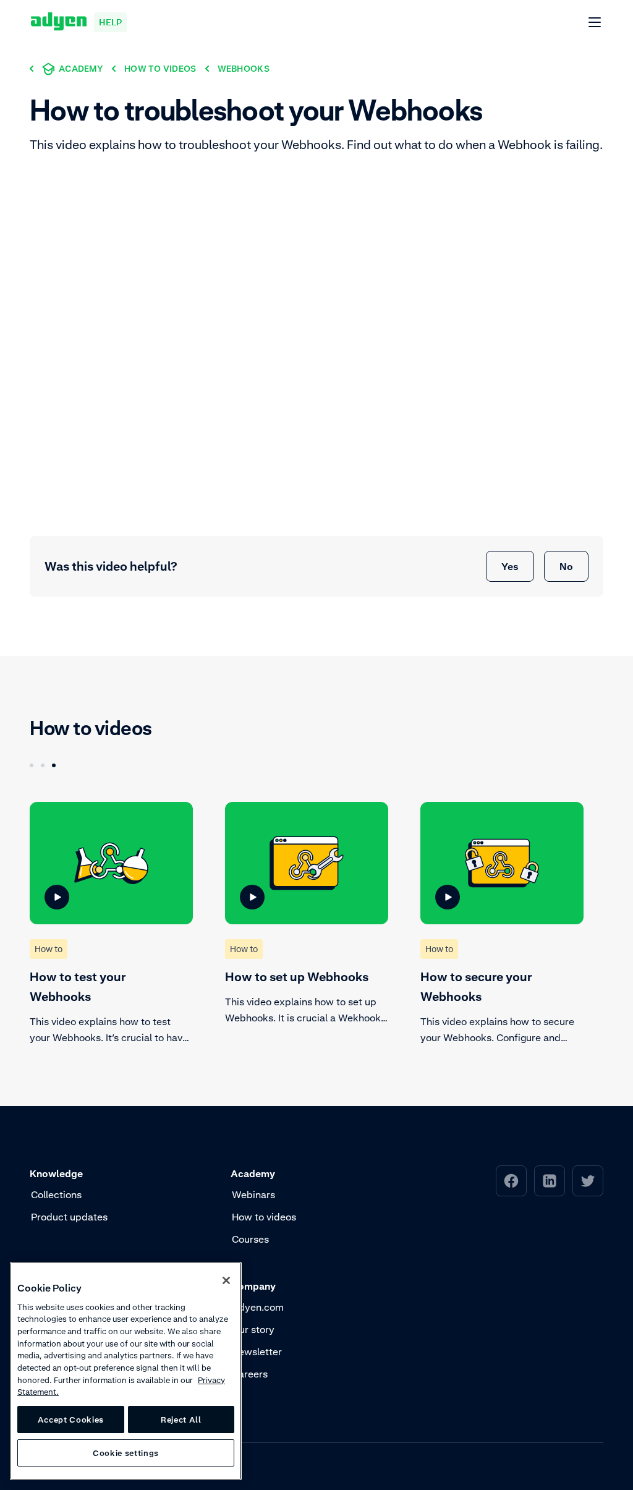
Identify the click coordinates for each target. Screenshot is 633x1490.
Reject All (181, 1419)
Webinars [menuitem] (253, 1194)
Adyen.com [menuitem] (258, 1307)
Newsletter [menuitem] (257, 1351)
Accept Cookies (71, 1419)
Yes (510, 566)
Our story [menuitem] (253, 1329)
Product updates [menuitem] (69, 1217)
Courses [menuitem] (250, 1239)
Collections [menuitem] (56, 1194)
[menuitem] (511, 1180)
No (566, 566)
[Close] (226, 1280)
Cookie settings (126, 1453)
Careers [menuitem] (250, 1374)
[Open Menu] (595, 22)
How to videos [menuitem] (264, 1217)
